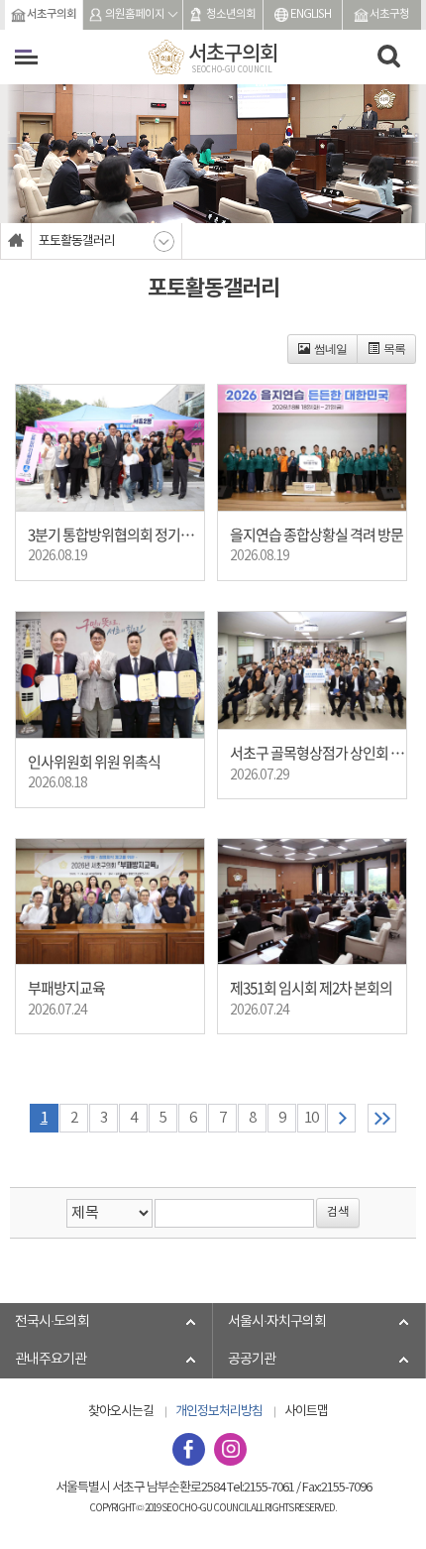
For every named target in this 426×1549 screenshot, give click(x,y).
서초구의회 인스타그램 (230, 1449)
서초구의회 (51, 14)
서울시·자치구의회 (277, 1322)
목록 (394, 349)
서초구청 (389, 14)
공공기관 (251, 1360)
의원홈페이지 (134, 14)
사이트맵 (306, 1411)
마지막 (382, 1118)
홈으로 (16, 241)
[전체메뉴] (26, 57)
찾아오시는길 (121, 1411)
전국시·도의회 (52, 1322)
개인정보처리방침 (219, 1411)
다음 (341, 1118)
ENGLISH (310, 14)
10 (311, 1118)
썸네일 (330, 349)
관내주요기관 (50, 1360)
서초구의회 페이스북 (188, 1449)
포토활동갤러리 (77, 241)
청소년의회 (231, 14)
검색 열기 (389, 56)
